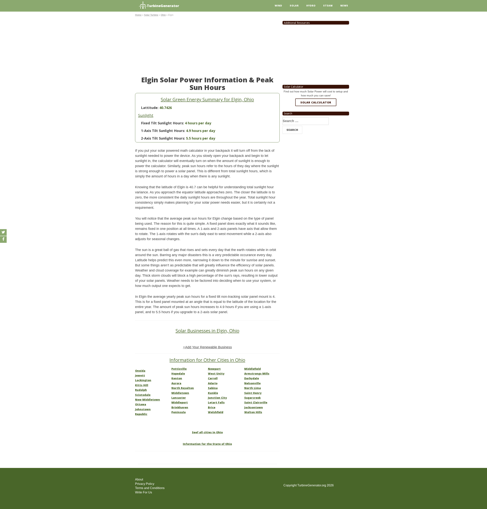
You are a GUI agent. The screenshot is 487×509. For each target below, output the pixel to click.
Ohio (163, 15)
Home (138, 15)
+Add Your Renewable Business (207, 347)
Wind (278, 5)
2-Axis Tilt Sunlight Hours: (163, 138)
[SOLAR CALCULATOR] (315, 116)
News (344, 5)
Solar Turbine (151, 15)
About (139, 479)
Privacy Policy (144, 483)
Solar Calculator (315, 102)
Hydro (311, 5)
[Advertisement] (207, 45)
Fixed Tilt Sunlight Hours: (162, 123)
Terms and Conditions (150, 488)
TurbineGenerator (163, 5)
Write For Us (143, 492)
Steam (328, 5)
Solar (294, 5)
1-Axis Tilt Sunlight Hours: (163, 130)
